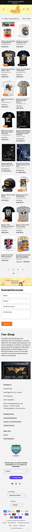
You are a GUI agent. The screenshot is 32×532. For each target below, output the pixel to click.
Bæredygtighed (9, 438)
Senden (7, 324)
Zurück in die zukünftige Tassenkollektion (8, 42)
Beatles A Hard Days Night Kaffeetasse (7, 255)
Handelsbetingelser (10, 418)
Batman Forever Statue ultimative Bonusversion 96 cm (23, 165)
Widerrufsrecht (12, 522)
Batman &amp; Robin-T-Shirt (8, 99)
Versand (15, 525)
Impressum (22, 525)
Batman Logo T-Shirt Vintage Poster (22, 195)
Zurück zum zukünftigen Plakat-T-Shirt (8, 69)
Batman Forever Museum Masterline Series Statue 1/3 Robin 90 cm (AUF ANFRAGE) (23, 132)
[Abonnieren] (26, 471)
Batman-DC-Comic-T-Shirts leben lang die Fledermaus (7, 132)
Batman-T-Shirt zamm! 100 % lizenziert (22, 225)
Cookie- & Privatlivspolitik (12, 421)
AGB (10, 525)
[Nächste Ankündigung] (29, 2)
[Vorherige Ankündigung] (3, 2)
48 (13, 273)
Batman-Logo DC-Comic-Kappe (8, 195)
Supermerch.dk (15, 520)
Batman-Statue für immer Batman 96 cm (7, 164)
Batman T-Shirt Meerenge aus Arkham (7, 225)
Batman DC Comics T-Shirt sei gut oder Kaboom (22, 100)
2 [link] (13, 269)
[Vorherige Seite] (4, 269)
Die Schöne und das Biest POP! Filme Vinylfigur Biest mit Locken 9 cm (23, 256)
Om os (6, 435)
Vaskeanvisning (9, 425)
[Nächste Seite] (18, 273)
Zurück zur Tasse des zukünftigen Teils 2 (22, 42)
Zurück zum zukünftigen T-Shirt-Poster (23, 69)
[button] (4, 9)
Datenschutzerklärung (24, 522)
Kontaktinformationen (17, 528)
